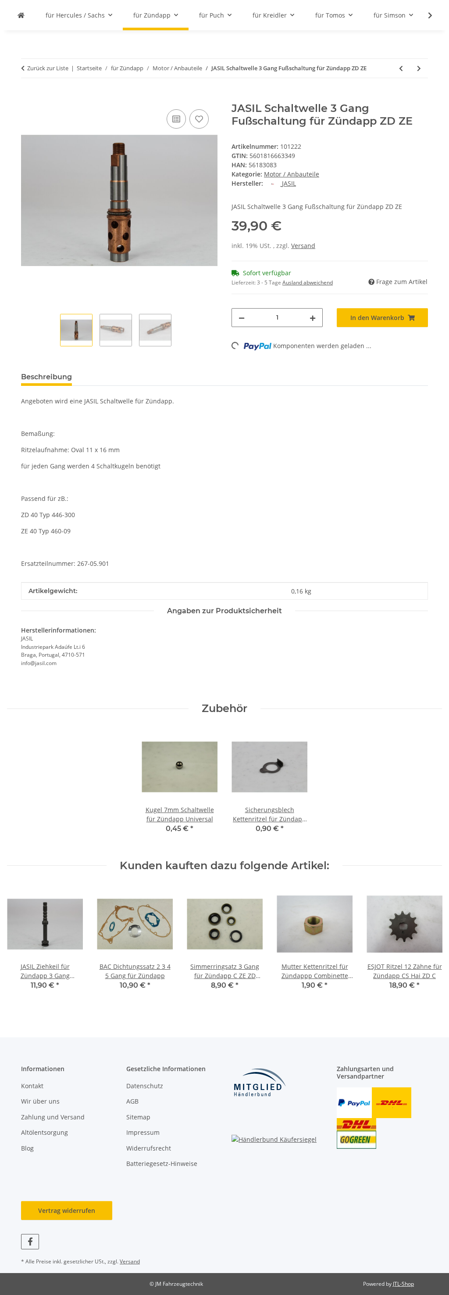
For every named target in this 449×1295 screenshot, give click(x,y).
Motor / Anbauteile (291, 174)
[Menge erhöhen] (312, 318)
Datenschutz (144, 1086)
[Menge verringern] (241, 318)
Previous (21, 944)
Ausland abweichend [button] (307, 282)
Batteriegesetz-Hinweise (161, 1163)
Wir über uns (40, 1101)
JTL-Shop (403, 1284)
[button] (424, 15)
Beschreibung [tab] (46, 377)
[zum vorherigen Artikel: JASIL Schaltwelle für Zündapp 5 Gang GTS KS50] (401, 68)
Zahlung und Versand (53, 1117)
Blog (27, 1148)
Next (427, 944)
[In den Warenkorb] (28, 97)
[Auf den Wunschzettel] (199, 119)
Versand (303, 245)
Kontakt (32, 1086)
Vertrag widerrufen (66, 1210)
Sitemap (138, 1117)
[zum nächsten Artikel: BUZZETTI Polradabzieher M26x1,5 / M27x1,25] (419, 68)
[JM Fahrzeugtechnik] (21, 15)
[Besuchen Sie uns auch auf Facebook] (30, 1241)
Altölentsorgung (44, 1132)
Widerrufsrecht (148, 1148)
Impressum (143, 1132)
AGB (132, 1101)
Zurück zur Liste (47, 68)
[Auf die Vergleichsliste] (176, 119)
